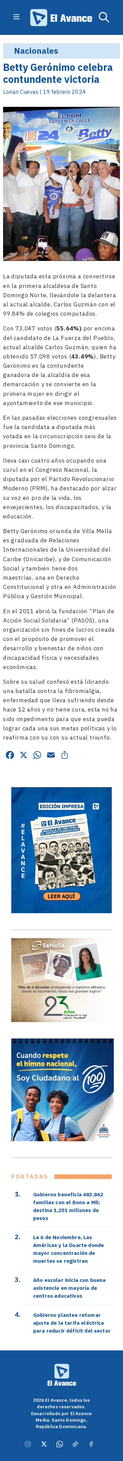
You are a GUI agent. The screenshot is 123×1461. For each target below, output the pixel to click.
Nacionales (36, 50)
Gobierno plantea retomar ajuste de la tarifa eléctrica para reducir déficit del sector (72, 1322)
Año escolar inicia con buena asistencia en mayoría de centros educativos (69, 1287)
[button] (104, 17)
